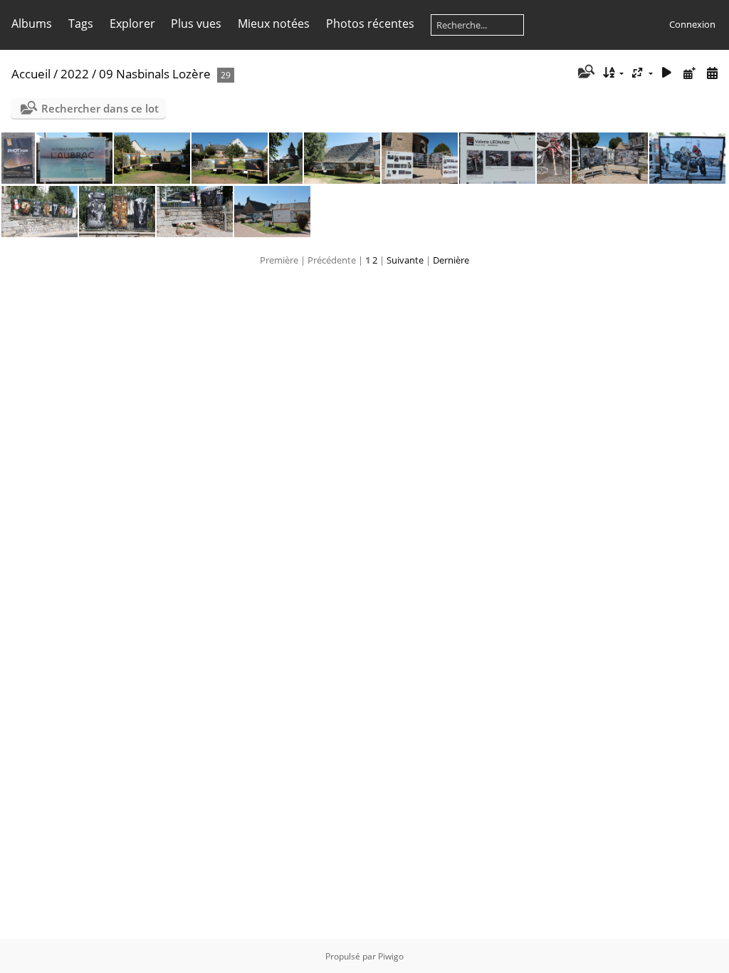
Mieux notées (274, 23)
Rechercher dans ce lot (100, 108)
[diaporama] (667, 73)
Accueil (31, 74)
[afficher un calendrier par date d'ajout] (689, 73)
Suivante (405, 260)
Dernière (451, 260)
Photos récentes (370, 23)
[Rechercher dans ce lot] (584, 72)
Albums (31, 23)
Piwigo (391, 956)
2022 (75, 74)
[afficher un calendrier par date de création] (711, 73)
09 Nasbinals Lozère (155, 74)
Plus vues (196, 23)
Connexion (692, 24)
